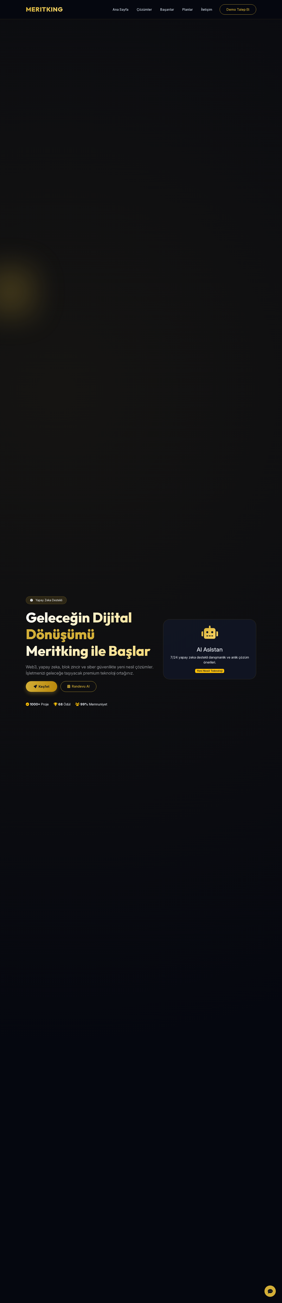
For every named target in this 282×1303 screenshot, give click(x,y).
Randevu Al (81, 686)
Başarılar (167, 9)
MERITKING (44, 9)
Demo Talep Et (237, 9)
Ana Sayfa (120, 9)
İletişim (206, 9)
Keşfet (44, 686)
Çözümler (144, 9)
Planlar (187, 9)
